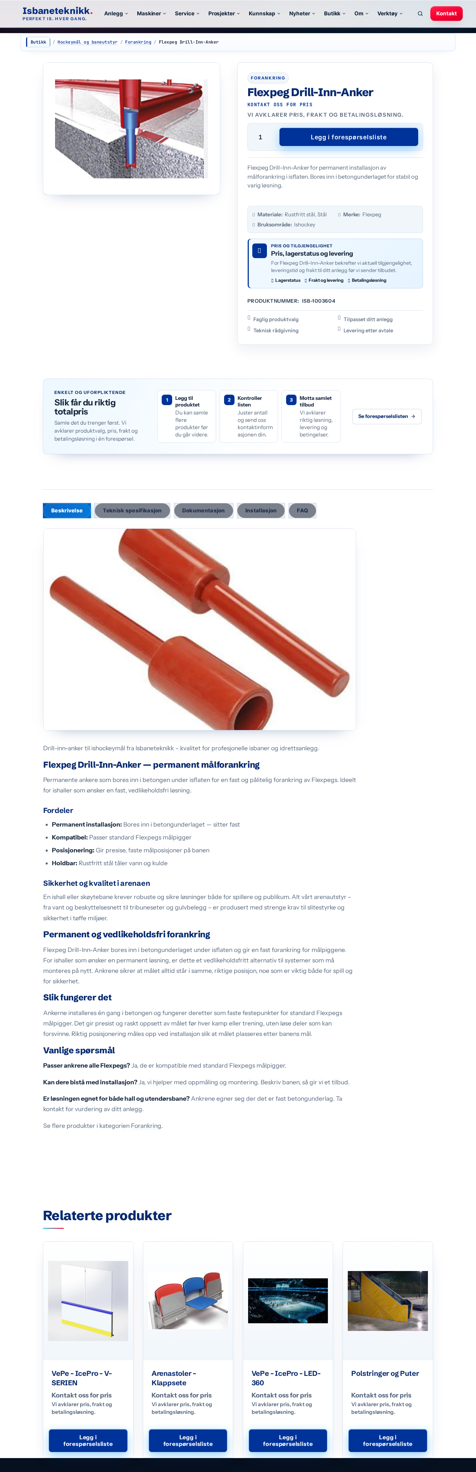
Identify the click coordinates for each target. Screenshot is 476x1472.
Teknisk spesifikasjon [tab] (132, 510)
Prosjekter (221, 13)
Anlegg (113, 13)
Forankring (138, 42)
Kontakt (446, 13)
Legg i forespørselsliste (349, 137)
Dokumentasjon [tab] (203, 510)
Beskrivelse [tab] (67, 510)
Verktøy (387, 13)
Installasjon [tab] (261, 510)
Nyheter (299, 13)
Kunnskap (262, 13)
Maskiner (149, 13)
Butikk (332, 13)
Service (184, 13)
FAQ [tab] (302, 510)
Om (358, 13)
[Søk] (420, 13)
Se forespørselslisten (387, 416)
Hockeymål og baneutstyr (87, 42)
